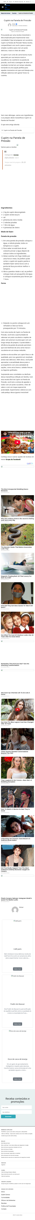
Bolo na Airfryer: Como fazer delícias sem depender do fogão (14, 1145)
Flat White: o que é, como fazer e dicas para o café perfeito (14, 1131)
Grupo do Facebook (13, 459)
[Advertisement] (17, 95)
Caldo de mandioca (5, 1176)
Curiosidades (5, 1197)
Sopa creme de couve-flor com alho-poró (10, 1174)
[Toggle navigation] (2, 7)
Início (3, 1192)
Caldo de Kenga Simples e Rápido (8, 1172)
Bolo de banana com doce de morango (10, 1155)
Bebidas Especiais (19, 1)
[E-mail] (16, 24)
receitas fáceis (19, 1215)
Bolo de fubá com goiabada (7, 1151)
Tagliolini (3, 1164)
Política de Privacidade (8, 1206)
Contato (3, 1209)
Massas (28, 1)
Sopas (10, 1)
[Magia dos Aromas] (8, 7)
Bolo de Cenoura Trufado (6, 1149)
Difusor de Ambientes (8, 1200)
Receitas (4, 1203)
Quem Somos (5, 1195)
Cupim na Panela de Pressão (13, 130)
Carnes (16, 155)
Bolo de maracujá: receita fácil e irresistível (10, 1153)
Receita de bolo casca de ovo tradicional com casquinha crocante (15, 1157)
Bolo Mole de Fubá (5, 1143)
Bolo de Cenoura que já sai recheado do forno (11, 1147)
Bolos (5, 1)
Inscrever (8, 1116)
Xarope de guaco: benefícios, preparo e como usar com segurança (16, 1183)
